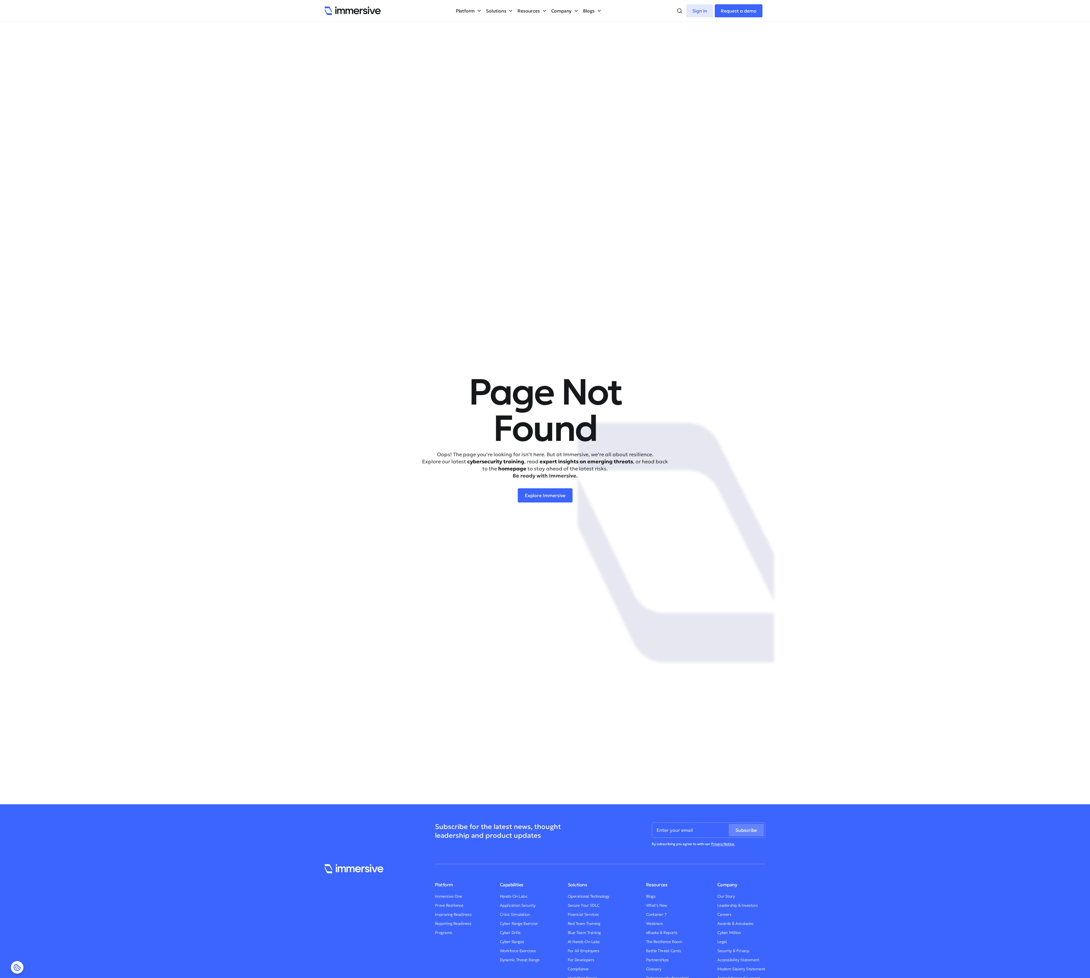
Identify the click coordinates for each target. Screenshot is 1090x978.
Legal (722, 941)
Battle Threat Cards (663, 950)
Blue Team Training (584, 932)
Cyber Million (729, 932)
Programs (443, 932)
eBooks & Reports (662, 932)
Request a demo (738, 11)
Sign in (699, 11)
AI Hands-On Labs (584, 941)
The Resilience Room (664, 941)
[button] (469, 11)
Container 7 (656, 914)
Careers (724, 914)
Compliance (578, 968)
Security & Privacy (733, 950)
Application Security (518, 905)
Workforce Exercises (518, 950)
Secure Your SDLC (584, 905)
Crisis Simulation (515, 914)
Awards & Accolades (735, 923)
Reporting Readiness (453, 923)
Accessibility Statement (738, 959)
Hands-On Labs (513, 896)
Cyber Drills (510, 932)
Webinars (654, 923)
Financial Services (583, 914)
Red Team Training (584, 923)
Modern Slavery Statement (741, 968)
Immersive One (448, 896)
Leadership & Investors (737, 905)
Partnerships (657, 959)
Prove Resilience (449, 905)
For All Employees (584, 950)
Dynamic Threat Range (520, 959)
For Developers (581, 959)
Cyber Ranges (512, 941)
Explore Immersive (545, 495)
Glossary (653, 968)
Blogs (651, 896)
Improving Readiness (453, 914)
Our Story (726, 896)
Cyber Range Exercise (519, 923)
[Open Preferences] (17, 967)
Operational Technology (588, 896)
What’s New (656, 905)
